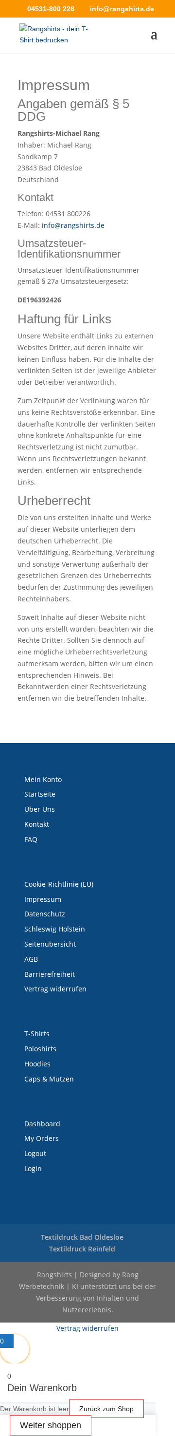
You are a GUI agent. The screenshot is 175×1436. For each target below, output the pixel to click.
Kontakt (36, 824)
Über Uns (39, 809)
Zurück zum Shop (106, 1409)
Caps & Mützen (49, 1078)
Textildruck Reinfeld (82, 1248)
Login (33, 1168)
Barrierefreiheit (49, 974)
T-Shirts (37, 1033)
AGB (31, 959)
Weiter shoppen (50, 1425)
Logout (35, 1153)
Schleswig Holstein (54, 928)
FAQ (30, 839)
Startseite (39, 794)
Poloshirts (40, 1048)
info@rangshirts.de (73, 225)
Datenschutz (44, 913)
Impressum (42, 899)
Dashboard (42, 1123)
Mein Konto (43, 779)
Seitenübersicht (50, 944)
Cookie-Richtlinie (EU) (58, 884)
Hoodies (37, 1063)
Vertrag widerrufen (55, 988)
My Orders (41, 1138)
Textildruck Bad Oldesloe (82, 1237)
